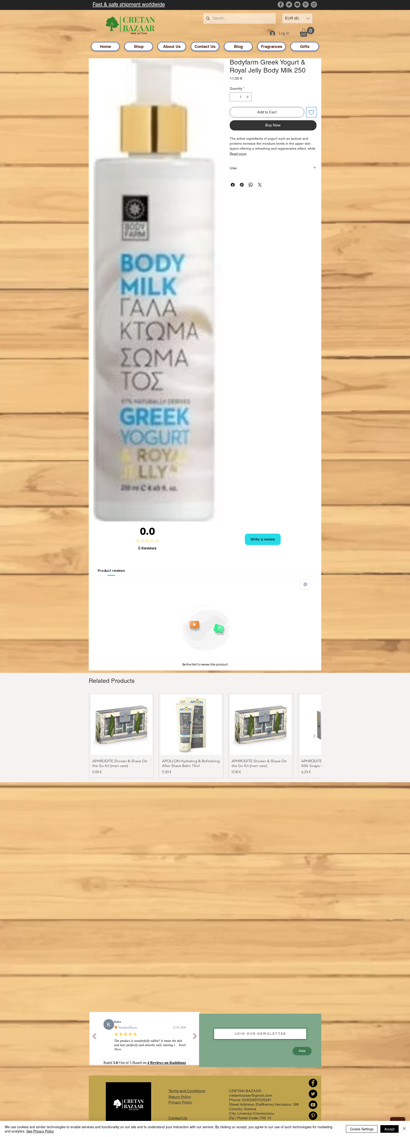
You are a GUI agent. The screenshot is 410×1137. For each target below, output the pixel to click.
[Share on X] (260, 185)
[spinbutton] (240, 97)
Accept (389, 1129)
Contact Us (177, 1118)
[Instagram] (314, 4)
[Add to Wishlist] (311, 112)
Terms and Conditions (186, 1091)
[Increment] (248, 97)
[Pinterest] (306, 4)
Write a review (263, 539)
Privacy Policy (180, 1102)
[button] (297, 18)
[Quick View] (121, 724)
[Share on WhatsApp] (251, 185)
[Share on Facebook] (233, 185)
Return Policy (179, 1097)
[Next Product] (314, 736)
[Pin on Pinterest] (242, 185)
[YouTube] (297, 4)
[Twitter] (289, 4)
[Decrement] (233, 97)
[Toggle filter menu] (305, 584)
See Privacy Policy (40, 1131)
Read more (238, 154)
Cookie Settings (361, 1129)
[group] (205, 736)
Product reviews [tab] (111, 570)
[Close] (404, 1129)
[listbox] (297, 18)
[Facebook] (281, 4)
